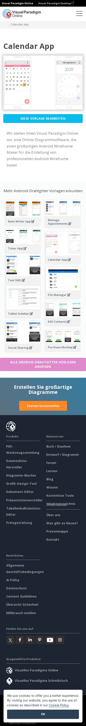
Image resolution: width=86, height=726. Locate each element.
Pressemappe (57, 531)
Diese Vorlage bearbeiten (43, 118)
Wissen (52, 487)
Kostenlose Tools (60, 495)
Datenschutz (16, 588)
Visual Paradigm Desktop (54, 3)
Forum (51, 463)
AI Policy (12, 580)
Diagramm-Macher (21, 475)
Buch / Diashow (58, 446)
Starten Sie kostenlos (43, 406)
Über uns (53, 515)
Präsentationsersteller (24, 500)
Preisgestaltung (19, 523)
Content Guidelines (21, 596)
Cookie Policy (59, 705)
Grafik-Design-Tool (21, 483)
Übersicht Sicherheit (22, 604)
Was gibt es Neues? (62, 523)
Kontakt (52, 539)
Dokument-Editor (20, 492)
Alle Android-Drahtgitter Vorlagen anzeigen (43, 364)
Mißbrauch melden (21, 613)
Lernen (51, 471)
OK (43, 714)
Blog (49, 479)
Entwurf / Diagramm (62, 454)
